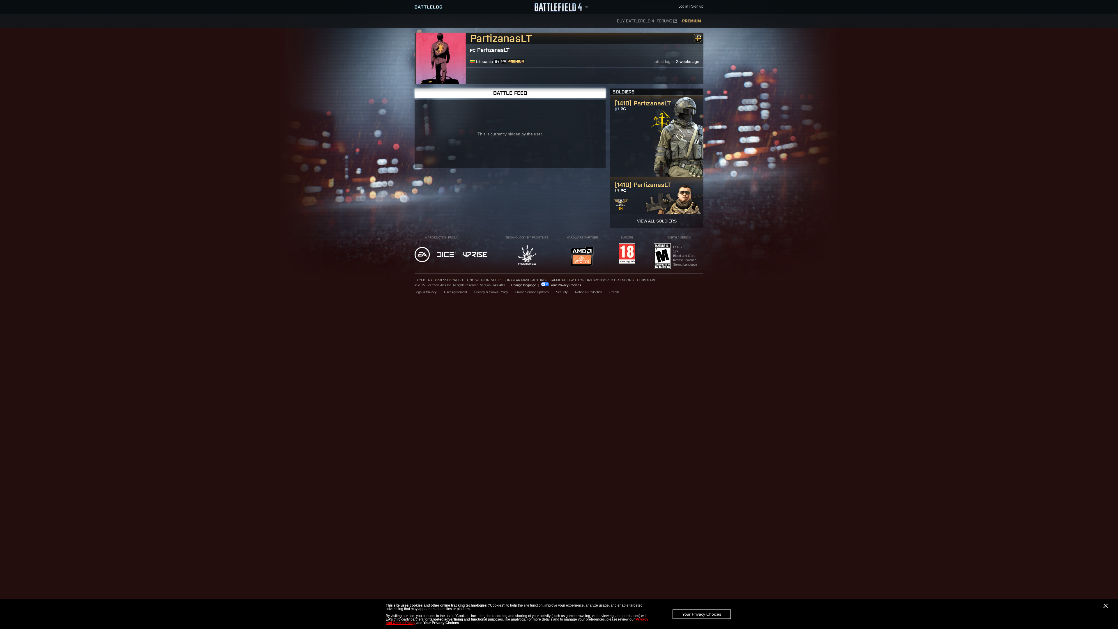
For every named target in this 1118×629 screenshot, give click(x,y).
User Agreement (455, 292)
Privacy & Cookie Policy (491, 292)
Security (562, 292)
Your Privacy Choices (701, 614)
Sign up (697, 6)
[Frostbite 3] (527, 255)
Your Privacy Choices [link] (566, 285)
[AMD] (582, 257)
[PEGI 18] (627, 253)
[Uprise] (475, 255)
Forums (664, 21)
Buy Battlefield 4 (635, 21)
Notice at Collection (588, 292)
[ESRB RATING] (662, 256)
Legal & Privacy (426, 292)
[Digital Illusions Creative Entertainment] (446, 255)
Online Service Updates (532, 292)
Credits (614, 292)
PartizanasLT (493, 50)
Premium (691, 21)
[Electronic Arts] (422, 255)
